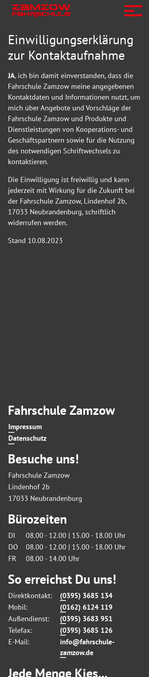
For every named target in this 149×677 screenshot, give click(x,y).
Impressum (25, 426)
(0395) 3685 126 (86, 630)
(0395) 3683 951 (86, 618)
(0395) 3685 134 (86, 595)
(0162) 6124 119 (86, 607)
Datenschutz (27, 438)
